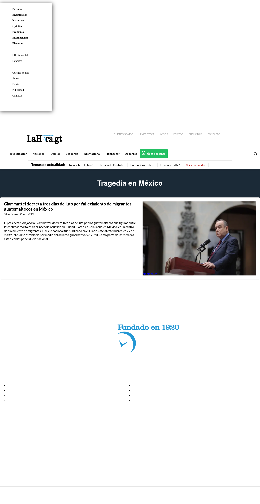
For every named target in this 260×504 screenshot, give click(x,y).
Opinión (17, 26)
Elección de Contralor (111, 165)
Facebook (18, 441)
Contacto (17, 95)
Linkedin (17, 450)
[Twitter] (246, 118)
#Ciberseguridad (196, 165)
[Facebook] (226, 118)
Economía (18, 32)
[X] (6, 455)
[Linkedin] (239, 118)
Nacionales (18, 20)
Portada (17, 9)
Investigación (19, 14)
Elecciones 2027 (170, 165)
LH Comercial (20, 55)
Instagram (18, 445)
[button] (255, 153)
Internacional (20, 37)
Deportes (17, 61)
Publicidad (18, 90)
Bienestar (17, 43)
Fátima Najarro (11, 214)
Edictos (16, 84)
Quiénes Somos (20, 72)
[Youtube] (253, 118)
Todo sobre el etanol (81, 165)
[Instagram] (232, 118)
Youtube (17, 460)
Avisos (15, 78)
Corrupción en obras (142, 165)
